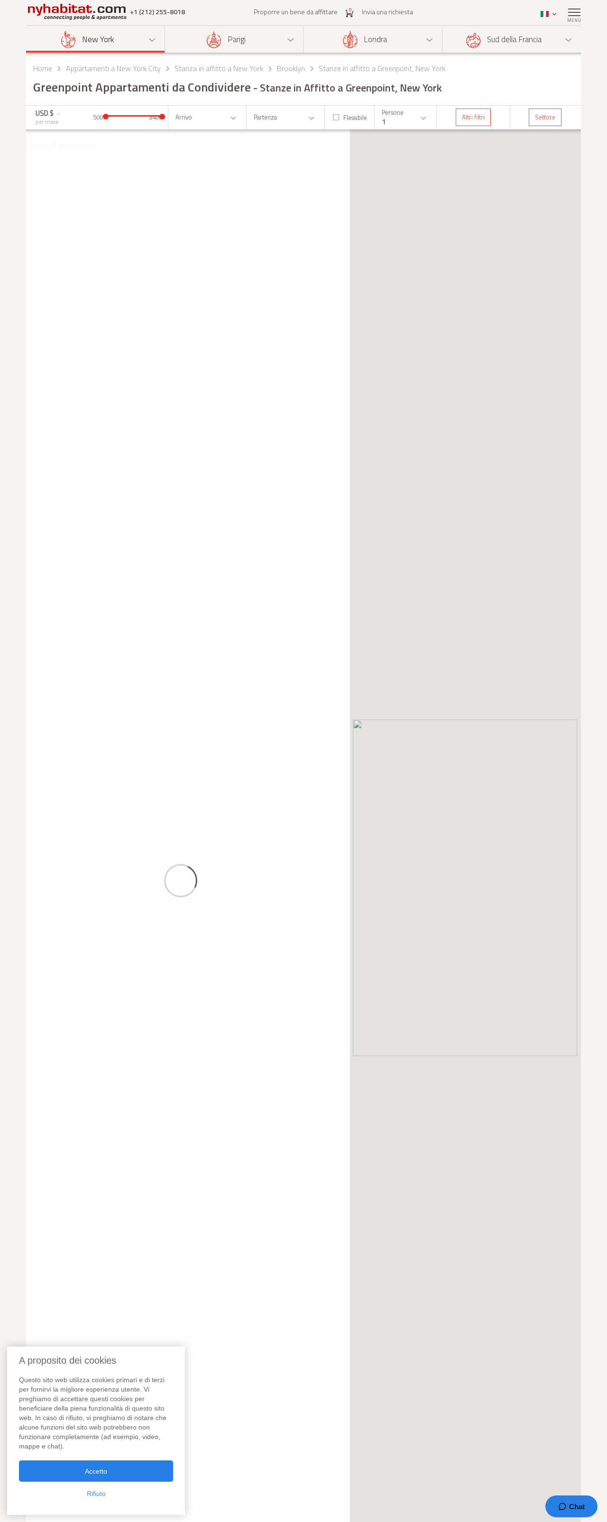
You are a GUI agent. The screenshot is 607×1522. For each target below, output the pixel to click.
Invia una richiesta (387, 12)
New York (98, 39)
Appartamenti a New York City (113, 68)
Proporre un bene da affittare (296, 12)
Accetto (96, 1471)
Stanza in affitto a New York (219, 68)
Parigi (237, 39)
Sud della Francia (514, 39)
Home (42, 68)
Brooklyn (291, 68)
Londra (375, 39)
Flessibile (355, 117)
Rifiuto (96, 1493)
